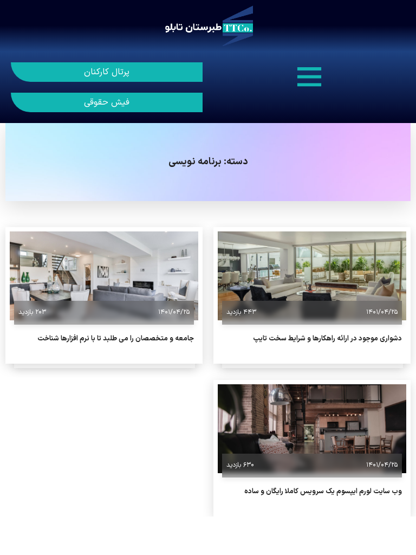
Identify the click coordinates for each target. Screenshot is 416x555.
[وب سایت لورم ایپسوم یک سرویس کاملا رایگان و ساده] (312, 428)
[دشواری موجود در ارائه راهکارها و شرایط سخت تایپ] (312, 276)
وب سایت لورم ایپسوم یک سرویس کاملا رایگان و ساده (323, 491)
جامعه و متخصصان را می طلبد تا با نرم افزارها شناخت (115, 338)
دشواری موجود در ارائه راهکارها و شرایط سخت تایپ (327, 338)
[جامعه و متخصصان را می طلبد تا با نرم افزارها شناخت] (104, 276)
